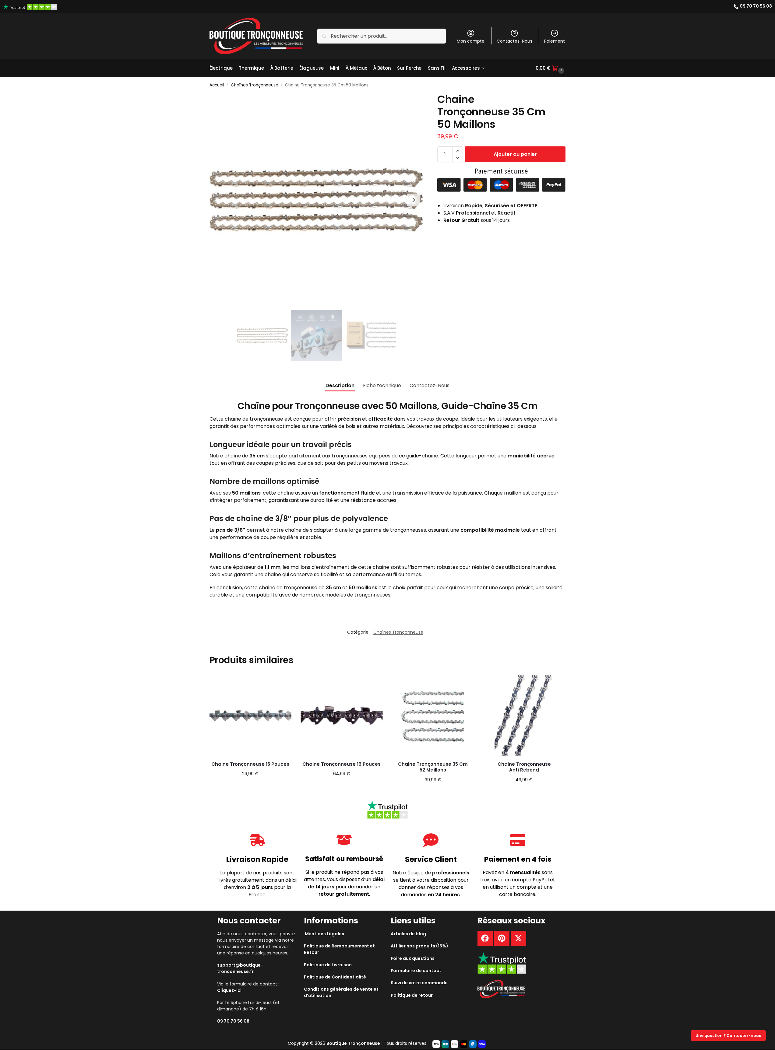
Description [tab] (340, 385)
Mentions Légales (324, 934)
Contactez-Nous (514, 41)
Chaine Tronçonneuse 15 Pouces (250, 764)
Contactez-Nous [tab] (429, 385)
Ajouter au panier (515, 154)
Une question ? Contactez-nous (728, 1035)
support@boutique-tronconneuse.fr (240, 968)
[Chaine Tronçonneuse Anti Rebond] (524, 715)
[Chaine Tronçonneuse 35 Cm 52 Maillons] (433, 715)
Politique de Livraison (328, 965)
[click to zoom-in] (316, 200)
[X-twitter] (518, 938)
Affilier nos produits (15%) (419, 946)
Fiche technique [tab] (382, 385)
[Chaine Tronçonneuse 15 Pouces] (251, 715)
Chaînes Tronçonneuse (254, 85)
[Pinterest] (501, 938)
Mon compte (470, 41)
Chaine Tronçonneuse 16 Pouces (341, 764)
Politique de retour (412, 995)
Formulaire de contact (416, 971)
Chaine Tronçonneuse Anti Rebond (524, 767)
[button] (550, 68)
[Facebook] (485, 938)
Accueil (217, 85)
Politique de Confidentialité (335, 977)
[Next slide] (413, 200)
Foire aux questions (413, 958)
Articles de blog (408, 934)
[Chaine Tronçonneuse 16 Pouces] (342, 715)
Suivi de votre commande (419, 983)
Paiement (554, 41)
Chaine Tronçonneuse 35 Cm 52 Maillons (433, 767)
